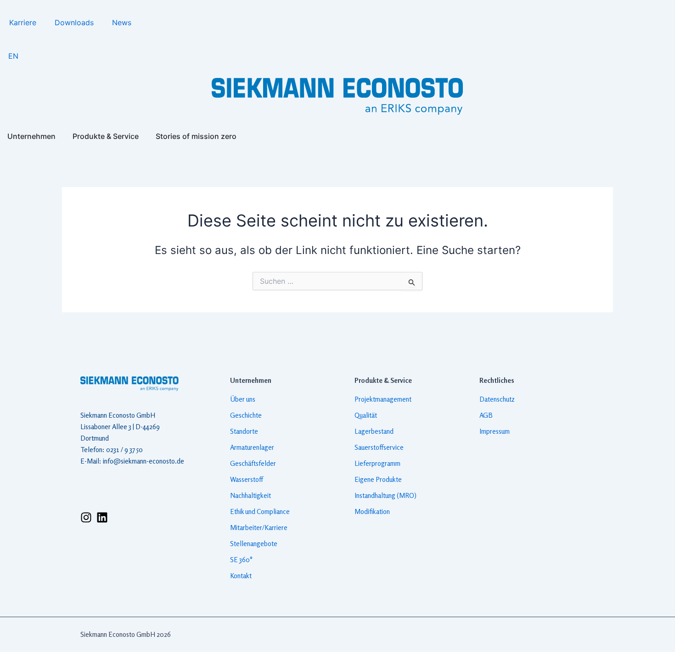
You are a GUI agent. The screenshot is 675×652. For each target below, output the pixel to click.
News (121, 22)
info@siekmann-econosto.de (143, 461)
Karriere (22, 22)
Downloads (74, 22)
